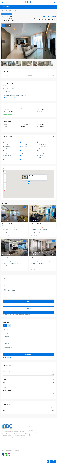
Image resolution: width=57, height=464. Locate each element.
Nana (13, 20)
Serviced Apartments (7, 390)
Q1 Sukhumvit (32, 175)
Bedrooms (6, 340)
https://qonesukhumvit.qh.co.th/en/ (11, 97)
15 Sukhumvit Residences (38, 224)
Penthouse (5, 385)
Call (29, 305)
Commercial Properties (7, 371)
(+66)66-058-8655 (6, 448)
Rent (2, 14)
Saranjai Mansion (7, 258)
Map (4, 168)
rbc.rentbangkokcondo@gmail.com (11, 450)
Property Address (7, 105)
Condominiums (7, 10)
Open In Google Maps (7, 114)
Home (2, 10)
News (32, 434)
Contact (32, 437)
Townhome (5, 393)
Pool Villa (5, 387)
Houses (4, 379)
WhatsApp (29, 308)
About (32, 435)
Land (4, 382)
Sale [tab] (9, 325)
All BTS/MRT (6, 343)
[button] (31, 185)
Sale (4, 410)
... (18, 229)
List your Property (35, 432)
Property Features (7, 136)
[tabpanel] (28, 343)
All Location (6, 336)
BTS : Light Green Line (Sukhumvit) (11, 218)
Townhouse (5, 395)
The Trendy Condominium (9, 224)
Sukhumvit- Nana (26, 18)
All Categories (7, 333)
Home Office (5, 376)
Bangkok (11, 111)
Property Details (7, 121)
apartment (5, 368)
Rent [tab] (5, 325)
